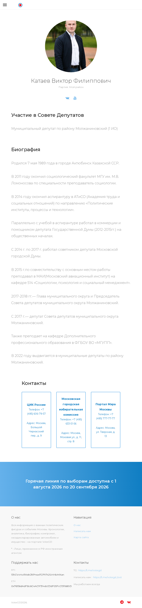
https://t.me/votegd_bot (107, 577)
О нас (77, 525)
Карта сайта (81, 537)
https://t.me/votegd (89, 570)
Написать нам (82, 531)
